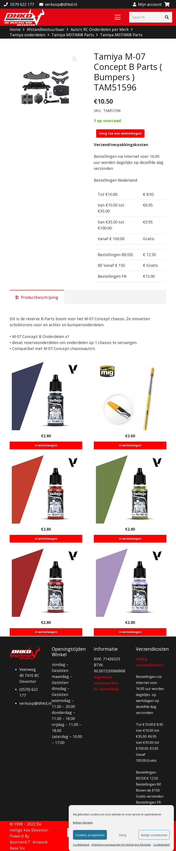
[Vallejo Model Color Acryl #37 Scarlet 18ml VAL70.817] (46, 489)
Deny (123, 835)
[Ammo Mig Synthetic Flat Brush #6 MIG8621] (130, 396)
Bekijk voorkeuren (154, 835)
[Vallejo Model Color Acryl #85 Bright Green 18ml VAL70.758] (130, 489)
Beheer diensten (83, 822)
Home (15, 29)
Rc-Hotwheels (106, 688)
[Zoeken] (166, 17)
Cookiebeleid (81, 844)
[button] (118, 17)
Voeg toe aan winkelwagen (120, 133)
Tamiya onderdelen (27, 34)
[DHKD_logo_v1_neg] (24, 17)
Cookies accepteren (90, 835)
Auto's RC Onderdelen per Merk (100, 29)
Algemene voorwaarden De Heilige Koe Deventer (121, 844)
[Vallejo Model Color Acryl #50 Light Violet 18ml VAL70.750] (130, 583)
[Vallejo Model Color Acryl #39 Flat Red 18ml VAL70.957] (46, 583)
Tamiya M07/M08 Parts (73, 34)
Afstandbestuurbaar (46, 29)
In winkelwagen (46, 445)
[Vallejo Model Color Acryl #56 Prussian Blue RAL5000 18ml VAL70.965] (46, 396)
